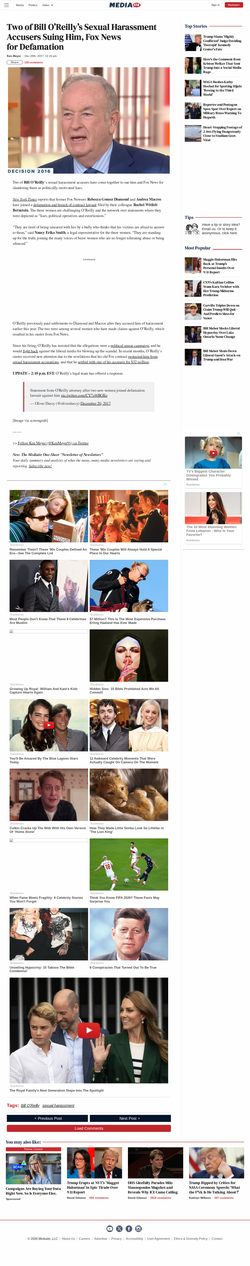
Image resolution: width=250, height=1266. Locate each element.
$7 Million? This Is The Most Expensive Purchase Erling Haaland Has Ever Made (127, 621)
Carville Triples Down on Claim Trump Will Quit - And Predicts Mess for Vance (221, 311)
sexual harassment (58, 1105)
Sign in (215, 4)
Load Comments (89, 1128)
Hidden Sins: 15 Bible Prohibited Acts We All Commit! (124, 690)
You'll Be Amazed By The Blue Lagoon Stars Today (44, 760)
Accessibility (134, 1238)
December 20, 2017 (95, 403)
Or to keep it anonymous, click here (219, 231)
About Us (68, 1238)
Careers (84, 1238)
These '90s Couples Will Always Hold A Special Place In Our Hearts (126, 551)
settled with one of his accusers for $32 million (113, 361)
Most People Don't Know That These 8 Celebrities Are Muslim (48, 621)
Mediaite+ (234, 4)
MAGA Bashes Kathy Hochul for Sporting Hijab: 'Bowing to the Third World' (222, 88)
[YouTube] (109, 1228)
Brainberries (17, 545)
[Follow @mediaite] (119, 1228)
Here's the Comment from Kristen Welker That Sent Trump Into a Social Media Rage (222, 65)
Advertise (100, 1238)
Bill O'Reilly (30, 1105)
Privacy (116, 1238)
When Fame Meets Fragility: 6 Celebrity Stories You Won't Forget (46, 899)
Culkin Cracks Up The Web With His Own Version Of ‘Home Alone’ (48, 830)
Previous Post (50, 1118)
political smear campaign (130, 345)
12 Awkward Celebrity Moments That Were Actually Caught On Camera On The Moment (124, 760)
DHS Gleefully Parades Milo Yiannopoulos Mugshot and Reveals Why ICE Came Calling (153, 1187)
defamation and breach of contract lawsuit (65, 204)
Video (47, 5)
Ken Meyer (14, 55)
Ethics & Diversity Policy (191, 1238)
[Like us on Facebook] (129, 1228)
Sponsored (13, 1199)
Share (15, 62)
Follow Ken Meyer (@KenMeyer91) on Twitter (53, 443)
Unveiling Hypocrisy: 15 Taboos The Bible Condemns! (42, 969)
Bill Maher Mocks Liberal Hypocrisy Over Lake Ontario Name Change (221, 332)
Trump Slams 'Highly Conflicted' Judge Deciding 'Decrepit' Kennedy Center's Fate (222, 43)
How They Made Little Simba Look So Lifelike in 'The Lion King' (127, 830)
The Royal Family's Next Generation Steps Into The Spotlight (57, 1090)
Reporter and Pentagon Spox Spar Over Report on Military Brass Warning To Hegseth (222, 111)
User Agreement (158, 1238)
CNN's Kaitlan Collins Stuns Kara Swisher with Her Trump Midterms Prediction (221, 288)
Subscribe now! (40, 465)
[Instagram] (138, 1228)
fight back (30, 351)
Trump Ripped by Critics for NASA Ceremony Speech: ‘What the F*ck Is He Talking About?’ (214, 1187)
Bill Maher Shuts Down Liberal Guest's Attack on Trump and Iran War (221, 355)
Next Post (128, 1118)
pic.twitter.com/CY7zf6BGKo (84, 395)
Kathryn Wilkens (200, 1197)
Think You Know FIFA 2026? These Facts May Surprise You (124, 899)
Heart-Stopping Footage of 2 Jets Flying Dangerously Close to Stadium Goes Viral (222, 133)
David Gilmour (76, 1197)
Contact (217, 1238)
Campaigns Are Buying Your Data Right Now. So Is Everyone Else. (33, 1191)
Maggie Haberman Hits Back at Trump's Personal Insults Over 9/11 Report (220, 266)
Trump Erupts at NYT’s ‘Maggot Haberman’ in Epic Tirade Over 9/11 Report (93, 1187)
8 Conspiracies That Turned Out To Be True (123, 967)
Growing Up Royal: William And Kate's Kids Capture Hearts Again (43, 690)
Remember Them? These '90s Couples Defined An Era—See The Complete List (48, 551)
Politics (33, 5)
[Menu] (9, 5)
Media (20, 5)
